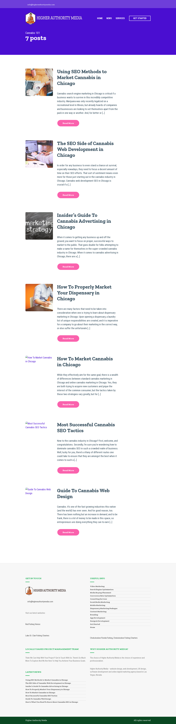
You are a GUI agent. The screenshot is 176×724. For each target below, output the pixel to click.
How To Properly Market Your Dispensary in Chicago (84, 293)
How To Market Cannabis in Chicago (40, 693)
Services (120, 18)
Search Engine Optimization (101, 589)
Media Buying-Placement (100, 593)
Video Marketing (97, 586)
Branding (94, 615)
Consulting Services (98, 599)
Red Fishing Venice (32, 624)
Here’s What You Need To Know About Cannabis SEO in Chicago (51, 702)
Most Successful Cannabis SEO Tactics (41, 696)
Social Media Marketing (100, 602)
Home (100, 18)
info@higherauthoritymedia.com (41, 4)
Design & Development (99, 621)
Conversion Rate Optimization (103, 596)
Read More (68, 123)
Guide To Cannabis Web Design (38, 699)
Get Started (139, 18)
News (109, 18)
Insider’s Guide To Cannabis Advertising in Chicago (84, 221)
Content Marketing (98, 612)
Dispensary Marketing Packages (103, 608)
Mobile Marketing (97, 605)
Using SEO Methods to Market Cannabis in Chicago (82, 77)
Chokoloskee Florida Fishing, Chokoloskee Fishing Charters (114, 638)
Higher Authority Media (36, 720)
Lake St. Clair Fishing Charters (37, 635)
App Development (97, 618)
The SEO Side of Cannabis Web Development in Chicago (85, 149)
